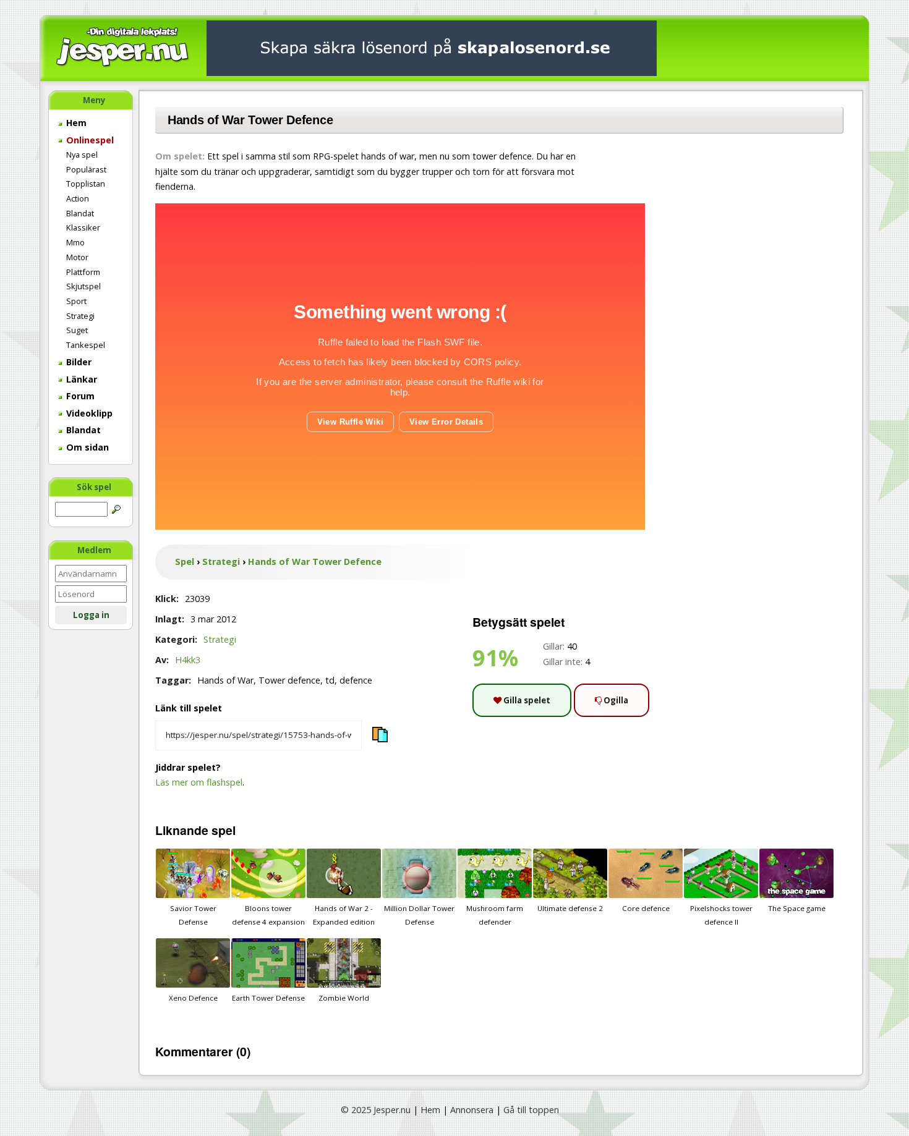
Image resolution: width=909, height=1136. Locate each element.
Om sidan (86, 447)
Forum (79, 396)
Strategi (80, 315)
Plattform (83, 272)
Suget (77, 330)
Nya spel (82, 154)
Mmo (75, 242)
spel (223, 830)
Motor (77, 257)
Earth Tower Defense (268, 997)
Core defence (646, 908)
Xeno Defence (193, 997)
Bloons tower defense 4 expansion (268, 915)
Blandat (80, 213)
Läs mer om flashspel (198, 782)
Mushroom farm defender (494, 915)
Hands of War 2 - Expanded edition (344, 915)
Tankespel (85, 344)
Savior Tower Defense (193, 915)
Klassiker (83, 227)
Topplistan (85, 183)
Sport (76, 301)
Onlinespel (89, 140)
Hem (75, 123)
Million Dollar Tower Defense (419, 915)
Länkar (80, 379)
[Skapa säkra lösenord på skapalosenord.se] (432, 47)
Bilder (78, 362)
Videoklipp (88, 413)
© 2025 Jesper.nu (376, 1110)
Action (77, 198)
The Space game (797, 908)
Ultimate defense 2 (570, 908)
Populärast (86, 169)
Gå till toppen (531, 1110)
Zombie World (343, 997)
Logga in (91, 615)
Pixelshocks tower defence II (721, 915)
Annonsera (471, 1110)
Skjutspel (83, 286)
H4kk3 (187, 660)
